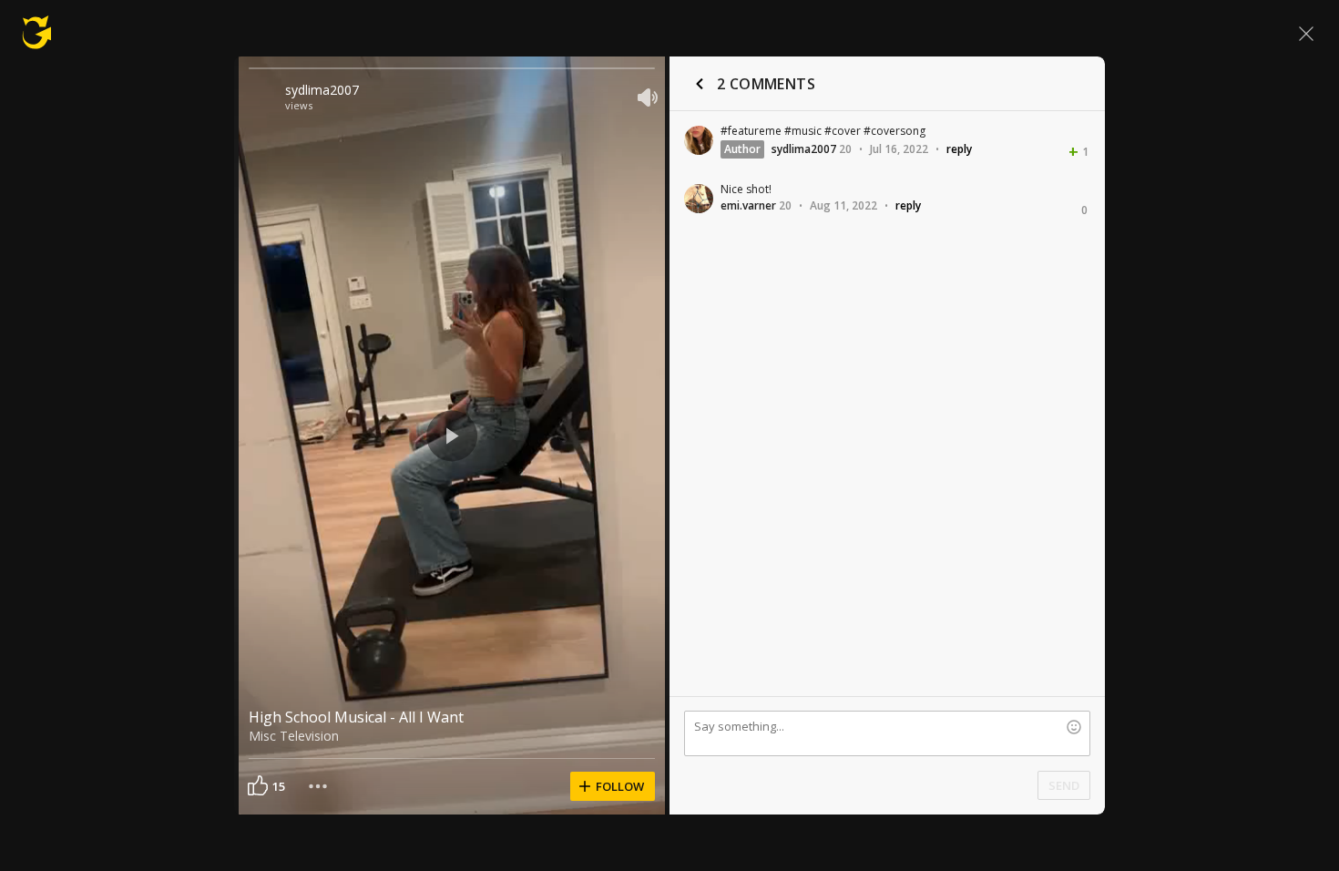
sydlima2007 (322, 89)
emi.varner (748, 205)
